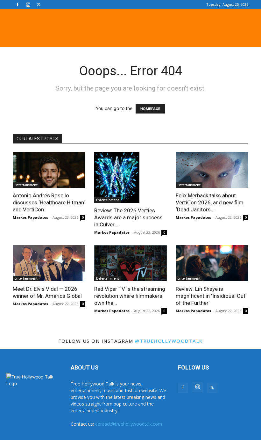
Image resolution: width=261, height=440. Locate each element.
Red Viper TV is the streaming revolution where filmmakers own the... (129, 296)
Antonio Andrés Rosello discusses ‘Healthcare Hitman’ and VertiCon (49, 202)
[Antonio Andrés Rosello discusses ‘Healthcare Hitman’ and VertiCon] (49, 170)
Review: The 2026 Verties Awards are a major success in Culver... (128, 217)
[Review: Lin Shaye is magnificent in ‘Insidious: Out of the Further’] (212, 263)
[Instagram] (28, 4)
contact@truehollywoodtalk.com (128, 424)
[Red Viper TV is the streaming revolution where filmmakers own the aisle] (130, 263)
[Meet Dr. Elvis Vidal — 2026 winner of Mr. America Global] (49, 263)
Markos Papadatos (30, 217)
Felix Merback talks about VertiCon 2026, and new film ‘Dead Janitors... (209, 202)
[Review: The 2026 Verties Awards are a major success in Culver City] (130, 177)
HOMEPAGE (150, 108)
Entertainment (26, 185)
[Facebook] (17, 4)
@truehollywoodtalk (169, 341)
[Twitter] (38, 4)
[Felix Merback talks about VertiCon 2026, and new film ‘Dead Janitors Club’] (212, 170)
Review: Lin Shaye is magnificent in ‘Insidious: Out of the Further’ (210, 296)
